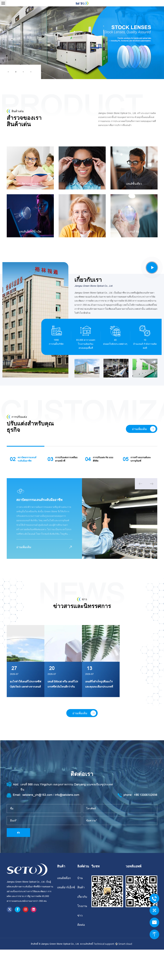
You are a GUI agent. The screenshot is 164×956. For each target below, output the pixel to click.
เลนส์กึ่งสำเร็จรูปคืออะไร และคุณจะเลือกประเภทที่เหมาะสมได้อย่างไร (24, 686)
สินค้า (81, 887)
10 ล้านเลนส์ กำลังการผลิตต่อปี (145, 344)
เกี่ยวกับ (82, 896)
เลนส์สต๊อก (64, 878)
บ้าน (80, 878)
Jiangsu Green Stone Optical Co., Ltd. (60, 944)
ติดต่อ (81, 924)
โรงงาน (82, 906)
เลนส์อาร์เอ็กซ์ (66, 887)
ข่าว (79, 915)
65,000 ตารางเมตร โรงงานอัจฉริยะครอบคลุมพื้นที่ (85, 344)
